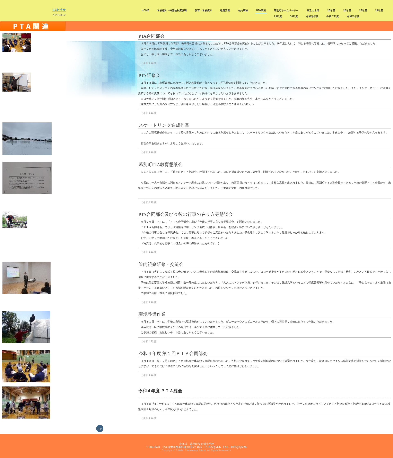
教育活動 (225, 10)
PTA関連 (261, 10)
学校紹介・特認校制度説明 (172, 10)
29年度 (278, 16)
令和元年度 (312, 16)
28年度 (379, 10)
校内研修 (243, 10)
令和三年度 (353, 16)
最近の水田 (313, 10)
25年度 (331, 10)
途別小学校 (59, 9)
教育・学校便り (203, 10)
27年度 (363, 10)
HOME (145, 10)
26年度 (347, 10)
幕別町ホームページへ (286, 10)
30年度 (294, 16)
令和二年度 (332, 16)
